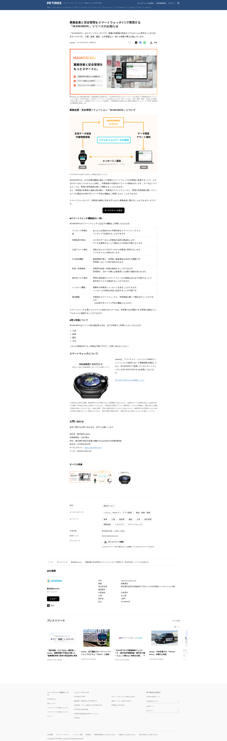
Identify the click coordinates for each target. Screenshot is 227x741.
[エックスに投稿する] (136, 42)
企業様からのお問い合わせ (126, 735)
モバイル (68, 7)
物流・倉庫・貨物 (143, 513)
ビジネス (131, 7)
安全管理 (147, 519)
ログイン (171, 3)
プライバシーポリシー (63, 735)
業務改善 (107, 524)
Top (48, 7)
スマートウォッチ (135, 524)
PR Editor (77, 718)
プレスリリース (62, 562)
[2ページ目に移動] (176, 626)
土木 (138, 519)
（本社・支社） (119, 531)
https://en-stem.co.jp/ (128, 580)
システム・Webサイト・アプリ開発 (118, 513)
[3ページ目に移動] (177, 626)
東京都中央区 (107, 531)
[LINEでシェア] (144, 42)
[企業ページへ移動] (54, 581)
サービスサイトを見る (113, 210)
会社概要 (50, 735)
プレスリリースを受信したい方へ (58, 708)
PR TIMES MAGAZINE (81, 709)
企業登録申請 (161, 3)
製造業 (121, 519)
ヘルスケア (119, 524)
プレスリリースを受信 (145, 3)
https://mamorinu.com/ (93, 448)
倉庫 (105, 519)
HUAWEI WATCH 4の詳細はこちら (129, 380)
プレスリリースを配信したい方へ (58, 712)
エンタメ (84, 7)
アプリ (76, 7)
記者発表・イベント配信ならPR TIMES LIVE (88, 705)
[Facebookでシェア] (140, 42)
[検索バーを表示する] (178, 3)
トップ (50, 562)
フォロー (53, 599)
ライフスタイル (120, 7)
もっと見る (176, 620)
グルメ (139, 7)
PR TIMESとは (51, 699)
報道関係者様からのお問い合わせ (104, 735)
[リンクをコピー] (155, 42)
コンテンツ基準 (78, 735)
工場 (113, 519)
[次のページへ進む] (186, 638)
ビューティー (95, 7)
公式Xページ (150, 706)
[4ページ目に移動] (178, 626)
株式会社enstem (76, 562)
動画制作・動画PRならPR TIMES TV (85, 701)
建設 (130, 519)
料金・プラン (51, 703)
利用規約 (88, 735)
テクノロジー (57, 7)
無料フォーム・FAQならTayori (121, 701)
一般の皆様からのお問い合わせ (148, 735)
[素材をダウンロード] (151, 42)
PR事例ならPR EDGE (118, 705)
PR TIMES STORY (79, 697)
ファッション (107, 7)
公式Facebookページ (153, 697)
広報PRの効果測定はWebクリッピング (86, 714)
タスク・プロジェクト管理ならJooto (123, 697)
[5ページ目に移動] (179, 626)
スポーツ (148, 7)
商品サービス (109, 506)
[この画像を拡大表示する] (80, 477)
